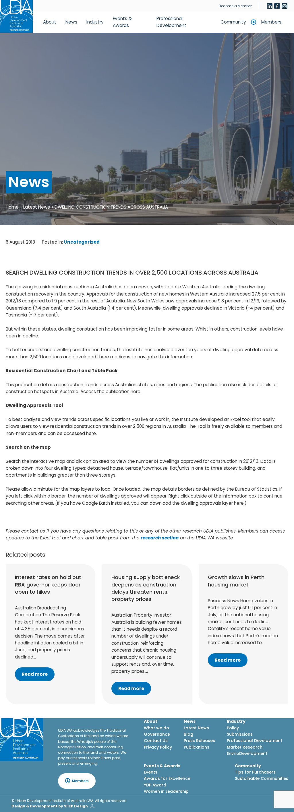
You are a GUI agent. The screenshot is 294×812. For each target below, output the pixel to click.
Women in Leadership (166, 791)
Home (12, 207)
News (71, 22)
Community (233, 22)
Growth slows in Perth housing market (236, 581)
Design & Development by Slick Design (49, 806)
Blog (188, 734)
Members (271, 22)
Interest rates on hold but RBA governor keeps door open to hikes (48, 584)
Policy (233, 728)
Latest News (36, 207)
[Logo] (21, 739)
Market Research (244, 747)
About (49, 22)
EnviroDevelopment (247, 753)
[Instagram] (284, 6)
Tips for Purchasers (255, 772)
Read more (35, 674)
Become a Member (235, 5)
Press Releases (199, 740)
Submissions (240, 734)
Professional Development (171, 21)
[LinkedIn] (269, 6)
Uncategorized (82, 242)
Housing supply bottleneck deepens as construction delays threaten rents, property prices (145, 588)
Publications (196, 747)
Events (150, 772)
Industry (95, 22)
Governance (157, 734)
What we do (156, 728)
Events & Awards (122, 21)
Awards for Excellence (167, 778)
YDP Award (155, 785)
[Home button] (16, 16)
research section (160, 538)
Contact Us (156, 740)
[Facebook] (277, 6)
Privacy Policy (158, 747)
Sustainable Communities (261, 778)
